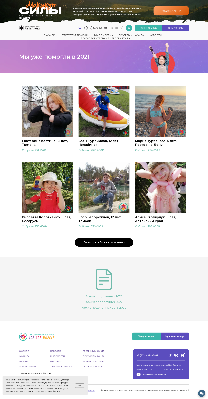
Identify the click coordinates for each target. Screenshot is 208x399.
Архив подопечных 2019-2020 (104, 307)
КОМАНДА (24, 356)
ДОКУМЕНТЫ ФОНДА (93, 356)
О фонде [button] (49, 35)
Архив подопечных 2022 (104, 302)
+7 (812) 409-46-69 (147, 355)
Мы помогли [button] (102, 35)
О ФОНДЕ (24, 351)
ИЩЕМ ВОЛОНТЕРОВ (93, 361)
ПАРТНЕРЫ (55, 361)
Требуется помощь (75, 35)
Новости (156, 35)
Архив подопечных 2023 (104, 296)
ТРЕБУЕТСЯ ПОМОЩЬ (61, 366)
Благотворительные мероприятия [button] (104, 38)
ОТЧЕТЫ (23, 361)
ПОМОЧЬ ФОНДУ (27, 366)
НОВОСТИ (55, 351)
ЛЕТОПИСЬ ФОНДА (93, 366)
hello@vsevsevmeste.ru (154, 374)
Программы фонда (131, 35)
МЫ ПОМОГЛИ (57, 356)
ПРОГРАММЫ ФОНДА (93, 351)
